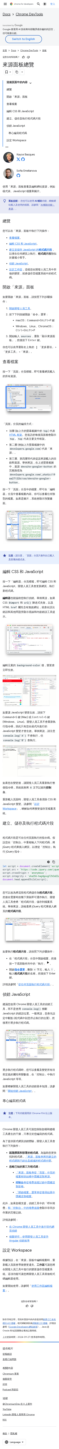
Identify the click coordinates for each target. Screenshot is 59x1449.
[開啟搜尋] (38, 4)
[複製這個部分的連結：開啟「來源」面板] (37, 287)
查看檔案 (14, 238)
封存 (5, 1384)
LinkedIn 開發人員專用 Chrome (19, 1414)
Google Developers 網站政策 (23, 1326)
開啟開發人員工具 (19, 308)
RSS (5, 1419)
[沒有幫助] (28, 57)
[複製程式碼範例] (53, 862)
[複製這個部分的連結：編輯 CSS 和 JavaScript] (46, 572)
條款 (5, 1433)
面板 (44, 50)
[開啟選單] (5, 4)
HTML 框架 (15, 435)
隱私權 (13, 1433)
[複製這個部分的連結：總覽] (13, 221)
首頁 (5, 50)
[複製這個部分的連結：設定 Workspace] (35, 1251)
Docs (6, 14)
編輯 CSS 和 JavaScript (23, 243)
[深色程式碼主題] (48, 862)
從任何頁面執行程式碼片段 (34, 984)
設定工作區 (15, 269)
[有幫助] (23, 57)
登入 (52, 3)
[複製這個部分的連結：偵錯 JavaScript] (33, 995)
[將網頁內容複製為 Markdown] (17, 72)
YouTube (7, 1409)
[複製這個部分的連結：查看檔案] (21, 362)
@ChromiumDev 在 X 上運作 (17, 1403)
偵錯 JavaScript (18, 263)
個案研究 (7, 1378)
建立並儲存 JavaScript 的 (30, 249)
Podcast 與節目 (10, 1389)
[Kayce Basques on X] (18, 160)
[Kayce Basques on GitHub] (23, 160)
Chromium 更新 (11, 1373)
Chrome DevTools (29, 14)
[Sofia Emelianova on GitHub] (18, 176)
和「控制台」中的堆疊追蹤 (23, 1208)
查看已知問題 (9, 1359)
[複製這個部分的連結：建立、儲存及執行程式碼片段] (6, 828)
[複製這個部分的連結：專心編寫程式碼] (29, 1101)
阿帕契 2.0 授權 (39, 1323)
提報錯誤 (7, 1354)
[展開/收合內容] (30, 83)
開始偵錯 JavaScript (20, 1091)
